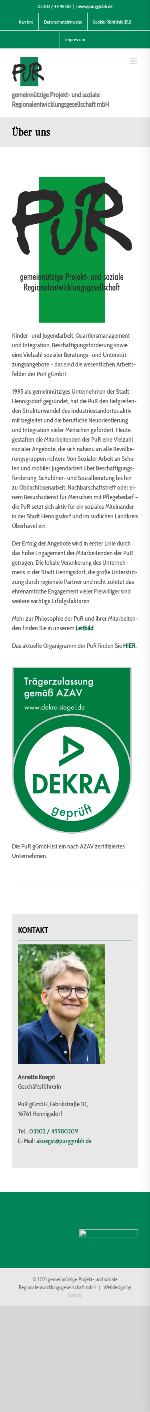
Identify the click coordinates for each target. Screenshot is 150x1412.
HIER (129, 645)
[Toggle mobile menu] (134, 61)
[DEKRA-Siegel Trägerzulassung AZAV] (72, 669)
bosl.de (75, 1295)
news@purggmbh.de (94, 6)
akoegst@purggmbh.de (64, 1141)
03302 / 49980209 (53, 1131)
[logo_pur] (72, 179)
